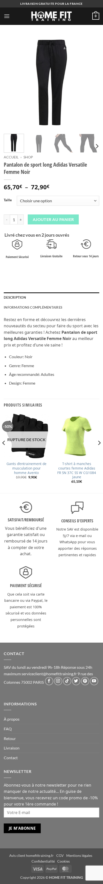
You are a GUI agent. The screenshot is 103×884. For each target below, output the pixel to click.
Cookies (63, 861)
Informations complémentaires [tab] (33, 307)
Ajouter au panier (53, 219)
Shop (28, 157)
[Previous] (12, 82)
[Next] (91, 82)
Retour (10, 738)
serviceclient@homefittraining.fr (49, 673)
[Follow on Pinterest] (85, 681)
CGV (60, 855)
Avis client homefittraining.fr (31, 855)
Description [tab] (15, 297)
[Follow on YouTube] (94, 681)
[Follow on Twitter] (76, 681)
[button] (7, 16)
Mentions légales (79, 855)
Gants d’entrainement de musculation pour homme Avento (26, 468)
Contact (11, 757)
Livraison (12, 748)
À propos (12, 719)
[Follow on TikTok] (67, 681)
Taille (8, 200)
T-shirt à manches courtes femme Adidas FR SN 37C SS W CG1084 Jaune (76, 470)
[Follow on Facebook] (49, 681)
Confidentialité (43, 861)
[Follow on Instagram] (58, 681)
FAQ (8, 728)
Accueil (11, 157)
